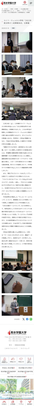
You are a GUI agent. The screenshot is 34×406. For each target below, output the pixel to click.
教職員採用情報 (20, 345)
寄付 (10, 345)
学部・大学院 (14, 9)
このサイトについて (11, 348)
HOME (6, 9)
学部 (18, 10)
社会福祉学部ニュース (8, 10)
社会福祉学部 (24, 9)
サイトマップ (25, 348)
